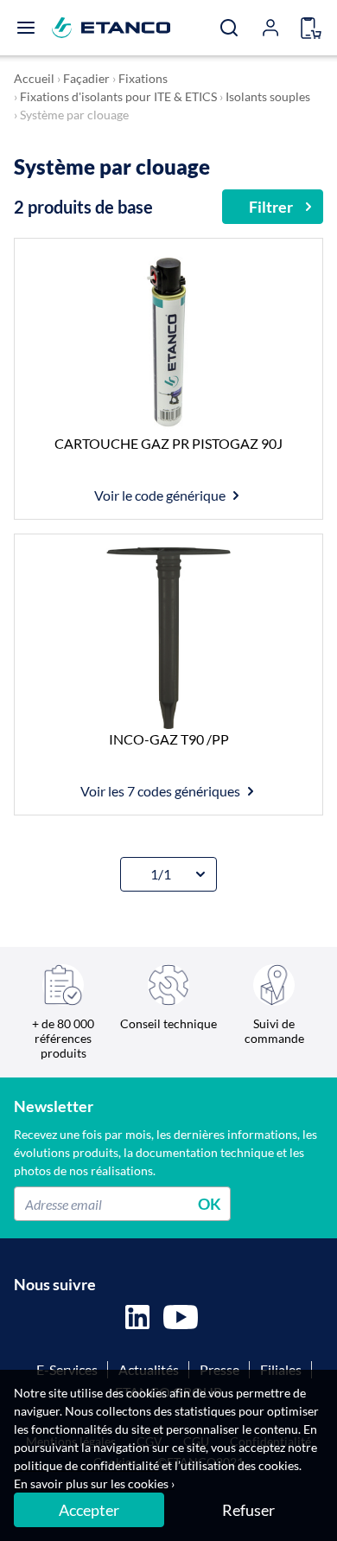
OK (209, 1203)
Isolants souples (268, 96)
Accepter (89, 1509)
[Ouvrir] (26, 28)
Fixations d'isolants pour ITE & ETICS (118, 96)
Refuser (248, 1509)
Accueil (34, 78)
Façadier (86, 78)
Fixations (143, 78)
